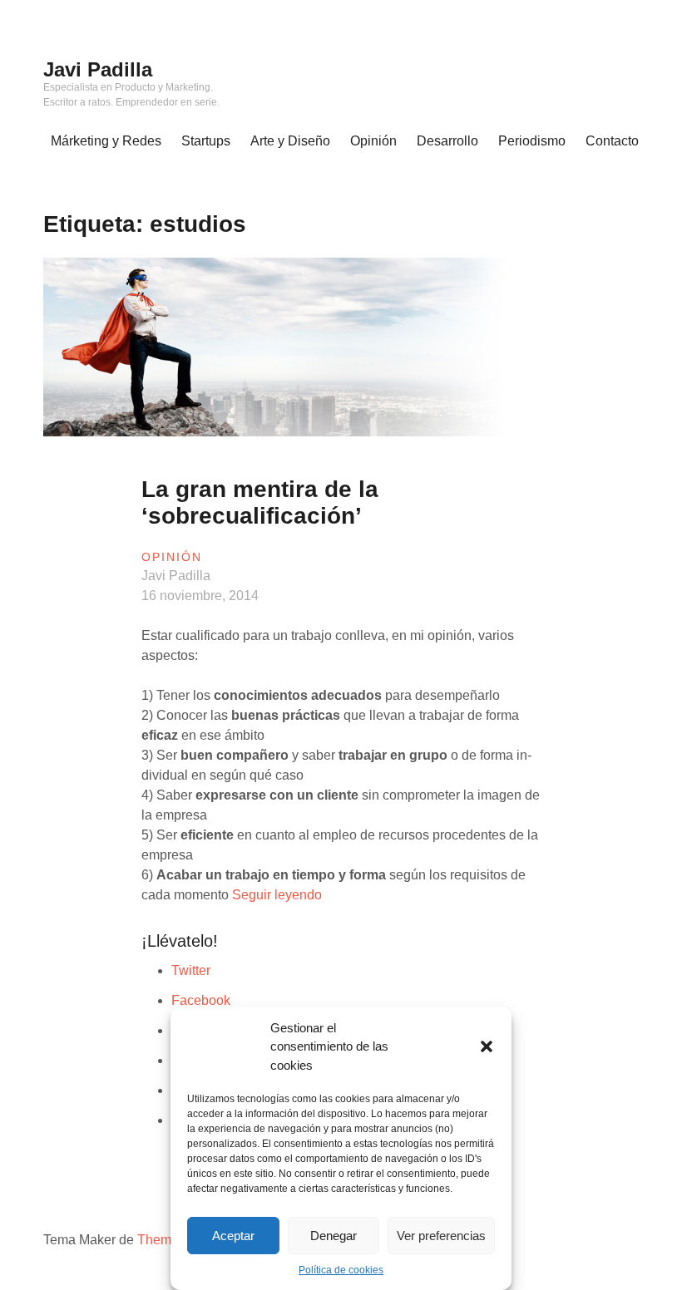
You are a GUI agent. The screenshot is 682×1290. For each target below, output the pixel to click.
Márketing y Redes (106, 141)
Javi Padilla (97, 69)
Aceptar (233, 1235)
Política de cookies (341, 1270)
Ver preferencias (441, 1235)
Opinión (373, 141)
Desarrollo (447, 141)
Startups (205, 141)
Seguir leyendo (277, 895)
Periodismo (532, 141)
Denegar (333, 1235)
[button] (486, 1046)
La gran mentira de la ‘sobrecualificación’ (259, 502)
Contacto (612, 141)
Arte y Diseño (290, 141)
